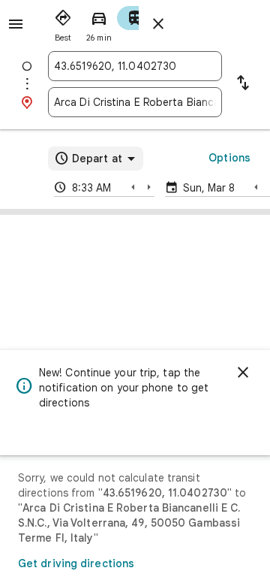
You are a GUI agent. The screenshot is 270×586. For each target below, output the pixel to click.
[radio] (63, 22)
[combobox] (135, 66)
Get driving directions (76, 563)
